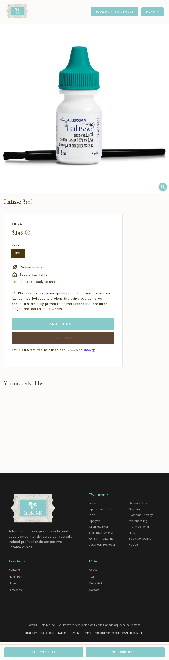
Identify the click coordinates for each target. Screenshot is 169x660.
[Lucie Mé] (17, 11)
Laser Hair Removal (102, 544)
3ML (18, 253)
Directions (15, 590)
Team (92, 576)
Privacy (74, 632)
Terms (87, 632)
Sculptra (134, 509)
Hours (13, 583)
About (93, 569)
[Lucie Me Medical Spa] (44, 508)
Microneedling (138, 521)
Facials (134, 544)
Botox (93, 503)
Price (17, 223)
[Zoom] (163, 187)
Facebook (47, 632)
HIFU (132, 532)
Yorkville (14, 569)
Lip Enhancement (100, 509)
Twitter (62, 632)
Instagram (31, 632)
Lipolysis (95, 521)
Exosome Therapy (141, 515)
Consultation (97, 583)
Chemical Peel (98, 526)
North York (15, 576)
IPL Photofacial (139, 526)
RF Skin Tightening (101, 538)
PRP (92, 515)
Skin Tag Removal (101, 532)
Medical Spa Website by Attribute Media (119, 632)
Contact (94, 590)
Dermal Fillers (138, 503)
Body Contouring (140, 538)
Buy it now (63, 338)
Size (16, 245)
